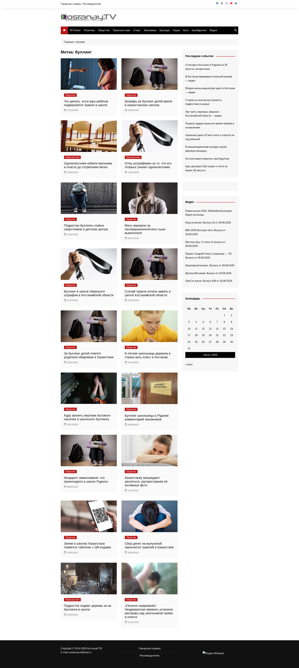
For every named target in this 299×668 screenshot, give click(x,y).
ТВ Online (75, 30)
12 (203, 328)
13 (210, 328)
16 (231, 328)
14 (217, 328)
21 (217, 335)
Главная (69, 42)
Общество (104, 30)
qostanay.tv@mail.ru (80, 652)
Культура (164, 30)
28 (217, 342)
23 (231, 335)
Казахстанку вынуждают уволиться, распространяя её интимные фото (146, 481)
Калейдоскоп (199, 30)
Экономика (150, 30)
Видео (213, 30)
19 (203, 335)
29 (224, 342)
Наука (176, 30)
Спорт (136, 30)
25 (196, 342)
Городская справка (71, 3)
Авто (186, 30)
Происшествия (121, 30)
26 (203, 342)
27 (210, 342)
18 (196, 335)
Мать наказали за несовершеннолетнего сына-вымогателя (145, 229)
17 (189, 335)
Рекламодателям (92, 3)
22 (224, 335)
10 (189, 328)
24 (189, 342)
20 (210, 335)
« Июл (188, 364)
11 (196, 328)
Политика (89, 30)
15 (224, 328)
